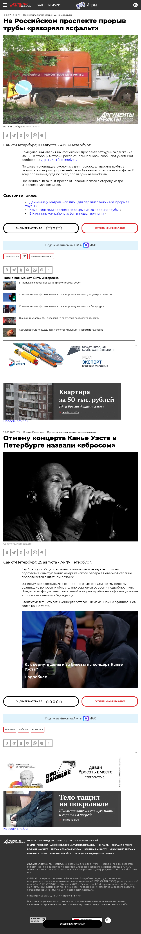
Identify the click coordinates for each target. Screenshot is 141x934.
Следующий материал (72, 924)
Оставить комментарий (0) (110, 228)
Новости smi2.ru (15, 421)
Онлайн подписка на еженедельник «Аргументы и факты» (61, 845)
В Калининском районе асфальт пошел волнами (66, 213)
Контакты (103, 845)
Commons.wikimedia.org (17, 543)
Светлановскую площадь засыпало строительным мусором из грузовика (61, 329)
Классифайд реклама (122, 849)
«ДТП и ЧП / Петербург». (59, 160)
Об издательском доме (41, 840)
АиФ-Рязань (33, 126)
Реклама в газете (122, 845)
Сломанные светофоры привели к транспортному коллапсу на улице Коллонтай (65, 294)
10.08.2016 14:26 (11, 15)
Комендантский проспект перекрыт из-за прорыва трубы (74, 210)
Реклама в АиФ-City (95, 849)
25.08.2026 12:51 (11, 432)
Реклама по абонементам (66, 849)
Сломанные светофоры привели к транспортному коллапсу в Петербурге (61, 306)
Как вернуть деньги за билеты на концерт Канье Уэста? (74, 666)
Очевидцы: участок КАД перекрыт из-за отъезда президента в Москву (59, 318)
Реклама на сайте (37, 849)
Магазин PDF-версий (86, 840)
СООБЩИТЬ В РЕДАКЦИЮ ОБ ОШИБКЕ (94, 853)
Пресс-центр (64, 840)
